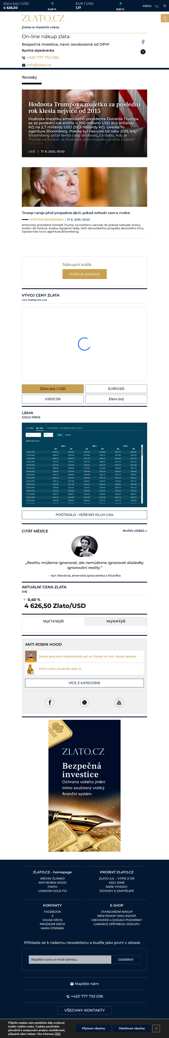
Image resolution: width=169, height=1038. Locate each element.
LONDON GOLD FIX (52, 891)
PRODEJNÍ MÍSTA (52, 924)
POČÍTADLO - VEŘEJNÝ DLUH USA (84, 515)
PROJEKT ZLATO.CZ (117, 872)
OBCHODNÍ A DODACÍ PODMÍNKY (117, 920)
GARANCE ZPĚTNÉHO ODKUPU (117, 924)
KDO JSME (116, 882)
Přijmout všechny (93, 1028)
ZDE (57, 1034)
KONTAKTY (52, 905)
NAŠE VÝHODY (117, 887)
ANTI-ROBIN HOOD (52, 882)
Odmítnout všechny (132, 1028)
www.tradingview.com (34, 299)
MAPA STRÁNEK (52, 928)
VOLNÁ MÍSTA (52, 920)
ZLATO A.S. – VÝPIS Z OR (116, 878)
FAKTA (52, 887)
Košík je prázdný (84, 274)
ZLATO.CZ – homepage (52, 872)
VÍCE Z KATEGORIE (84, 683)
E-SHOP (116, 905)
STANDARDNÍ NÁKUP (117, 912)
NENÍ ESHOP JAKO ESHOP (116, 916)
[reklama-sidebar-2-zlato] (84, 786)
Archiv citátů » (135, 531)
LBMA (31, 415)
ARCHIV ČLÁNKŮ (52, 878)
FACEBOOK (52, 912)
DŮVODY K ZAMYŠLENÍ (117, 891)
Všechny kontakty (84, 1010)
